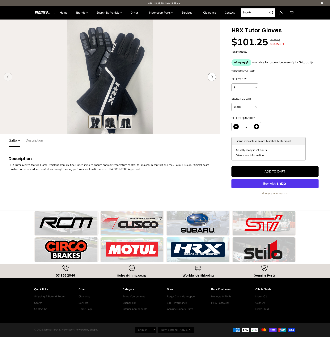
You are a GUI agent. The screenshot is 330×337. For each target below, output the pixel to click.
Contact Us (40, 309)
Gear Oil (260, 303)
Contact (230, 13)
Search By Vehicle (108, 13)
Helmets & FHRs (221, 296)
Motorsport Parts (160, 13)
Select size (239, 79)
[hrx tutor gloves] (110, 77)
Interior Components (135, 309)
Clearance (209, 13)
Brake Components (134, 296)
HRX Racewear (220, 303)
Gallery (14, 140)
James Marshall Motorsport (59, 329)
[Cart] (291, 12)
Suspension (130, 303)
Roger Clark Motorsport (181, 296)
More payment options (274, 193)
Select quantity (243, 118)
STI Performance (177, 303)
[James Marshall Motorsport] (44, 12)
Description (34, 140)
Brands (81, 13)
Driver (134, 13)
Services (187, 13)
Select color (241, 99)
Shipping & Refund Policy (49, 296)
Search (38, 303)
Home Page (85, 309)
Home (63, 13)
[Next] (212, 77)
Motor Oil (261, 296)
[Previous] (8, 77)
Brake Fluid (262, 309)
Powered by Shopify (87, 329)
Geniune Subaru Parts (180, 309)
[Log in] (281, 12)
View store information (250, 155)
